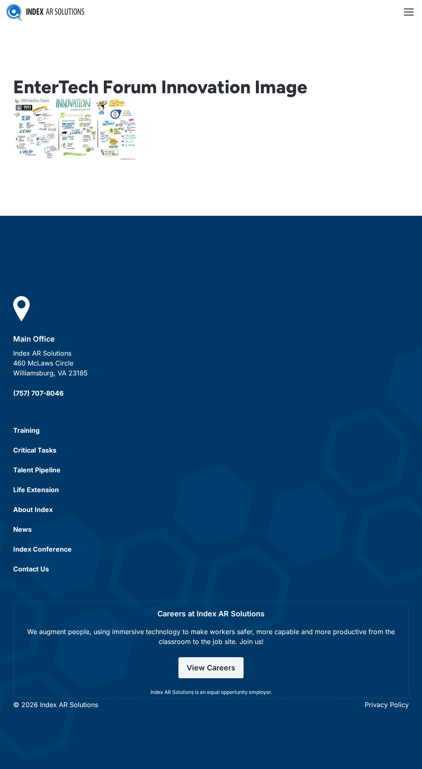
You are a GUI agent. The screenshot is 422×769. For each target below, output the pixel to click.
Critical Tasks (34, 450)
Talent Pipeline (37, 470)
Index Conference (42, 549)
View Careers (211, 667)
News (22, 529)
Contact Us (31, 569)
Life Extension (36, 490)
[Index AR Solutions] (45, 12)
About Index (33, 509)
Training (26, 430)
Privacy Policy (387, 705)
